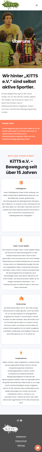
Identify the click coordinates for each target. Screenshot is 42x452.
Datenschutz (21, 441)
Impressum (21, 436)
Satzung (21, 445)
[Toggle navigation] (37, 5)
